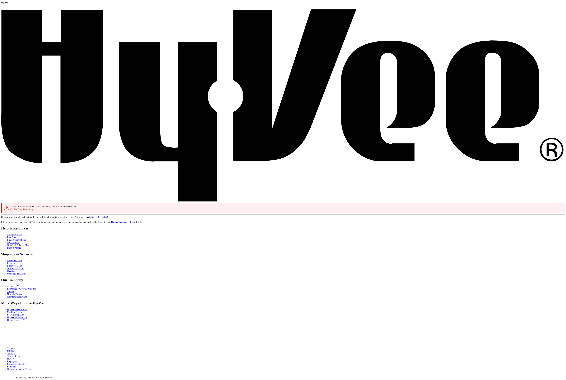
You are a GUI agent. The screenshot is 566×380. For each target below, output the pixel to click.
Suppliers (11, 366)
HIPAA (10, 358)
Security (11, 353)
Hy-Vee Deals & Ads (17, 309)
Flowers (11, 263)
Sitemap (11, 348)
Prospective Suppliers (17, 364)
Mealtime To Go (14, 260)
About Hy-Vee (14, 286)
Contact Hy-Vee (14, 234)
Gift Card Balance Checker (19, 245)
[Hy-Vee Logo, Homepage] (8, 377)
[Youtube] (9, 339)
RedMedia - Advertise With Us (21, 289)
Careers (10, 291)
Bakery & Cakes (15, 265)
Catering (11, 271)
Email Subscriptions (16, 240)
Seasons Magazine (15, 314)
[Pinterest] (9, 330)
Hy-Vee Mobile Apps (17, 317)
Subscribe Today (99, 217)
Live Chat (11, 237)
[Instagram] (9, 343)
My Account (13, 242)
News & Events (14, 294)
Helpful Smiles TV (16, 320)
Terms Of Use (13, 356)
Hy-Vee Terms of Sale (121, 222)
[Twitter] (9, 335)
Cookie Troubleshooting (21, 209)
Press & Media (14, 248)
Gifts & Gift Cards (15, 268)
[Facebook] (9, 326)
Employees (12, 361)
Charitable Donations (17, 297)
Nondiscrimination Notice (19, 369)
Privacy (10, 350)
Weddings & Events (16, 273)
